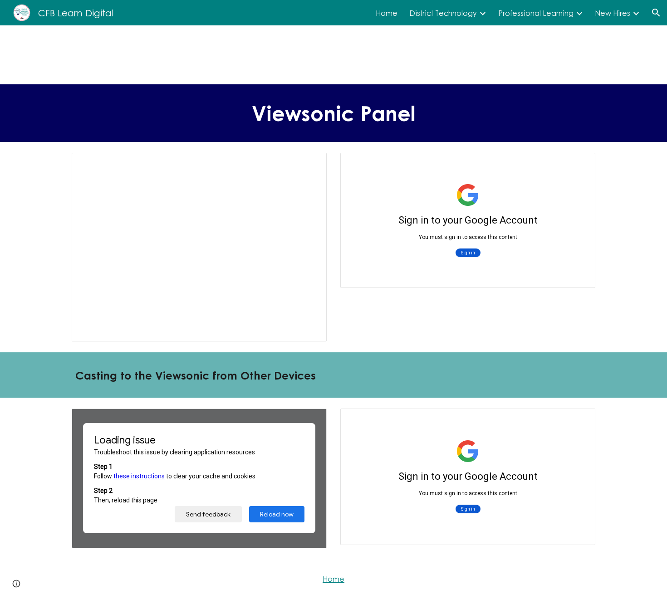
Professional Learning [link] (536, 13)
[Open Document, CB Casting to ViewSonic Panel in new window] (578, 420)
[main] (333, 113)
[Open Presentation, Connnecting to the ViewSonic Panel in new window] (309, 164)
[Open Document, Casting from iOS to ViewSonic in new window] (309, 420)
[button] (656, 13)
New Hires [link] (612, 13)
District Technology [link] (443, 13)
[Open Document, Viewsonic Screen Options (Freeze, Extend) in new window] (578, 164)
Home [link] (386, 13)
